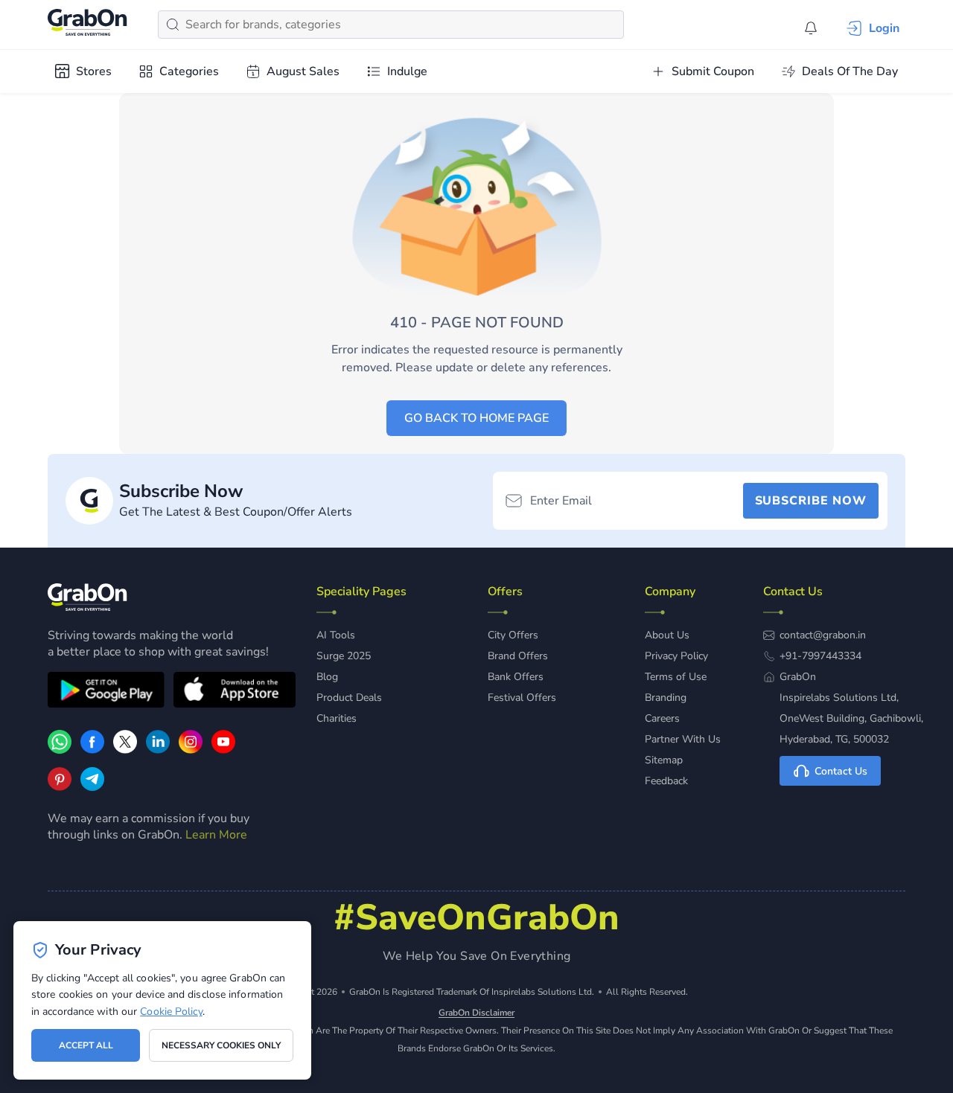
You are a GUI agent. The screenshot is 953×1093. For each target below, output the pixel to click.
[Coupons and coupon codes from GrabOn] (88, 24)
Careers (662, 718)
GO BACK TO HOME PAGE (476, 418)
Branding (665, 697)
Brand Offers (518, 656)
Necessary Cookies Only (221, 1045)
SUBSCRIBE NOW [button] (811, 501)
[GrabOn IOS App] (234, 692)
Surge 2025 (343, 656)
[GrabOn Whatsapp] (59, 750)
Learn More (216, 835)
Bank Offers (516, 677)
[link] (92, 750)
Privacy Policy (676, 656)
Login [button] (884, 28)
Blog (327, 677)
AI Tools (335, 635)
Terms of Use (676, 677)
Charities (336, 718)
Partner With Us (683, 739)
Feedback (666, 781)
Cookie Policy (171, 1011)
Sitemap (664, 760)
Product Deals (349, 697)
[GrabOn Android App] (106, 692)
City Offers (513, 635)
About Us (667, 635)
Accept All (86, 1045)
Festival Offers (522, 697)
